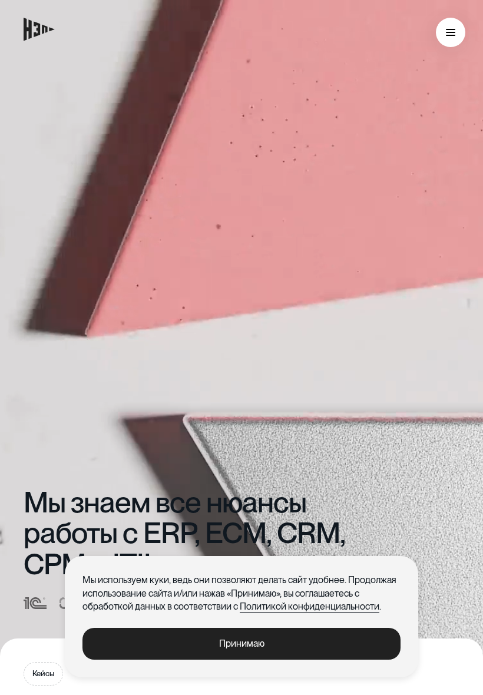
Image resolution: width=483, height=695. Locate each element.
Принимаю (241, 643)
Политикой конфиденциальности (309, 606)
